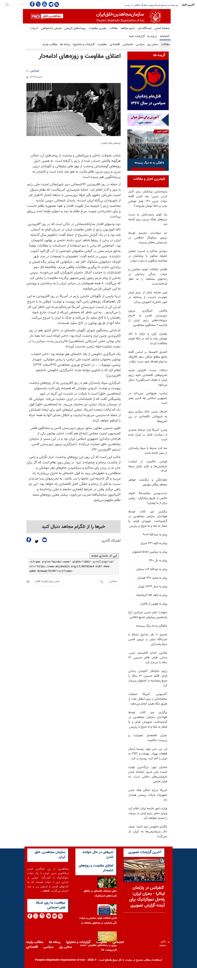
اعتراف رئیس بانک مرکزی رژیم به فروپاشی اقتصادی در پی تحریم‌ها (147, 416)
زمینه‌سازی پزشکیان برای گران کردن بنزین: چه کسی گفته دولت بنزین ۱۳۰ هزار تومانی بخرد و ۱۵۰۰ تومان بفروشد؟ (147, 199)
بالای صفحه (163, 942)
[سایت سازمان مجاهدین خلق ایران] (97, 16)
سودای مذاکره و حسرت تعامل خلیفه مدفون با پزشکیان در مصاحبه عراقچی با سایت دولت (137, 5)
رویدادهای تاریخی (75, 28)
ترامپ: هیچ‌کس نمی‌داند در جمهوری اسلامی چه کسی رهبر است (147, 398)
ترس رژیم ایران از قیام (48, 581)
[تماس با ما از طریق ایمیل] (54, 916)
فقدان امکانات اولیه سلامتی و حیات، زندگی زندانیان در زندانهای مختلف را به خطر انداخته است (147, 276)
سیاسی (140, 44)
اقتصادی (115, 44)
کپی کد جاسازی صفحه (104, 556)
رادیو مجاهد (127, 28)
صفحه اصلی (161, 28)
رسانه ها (65, 44)
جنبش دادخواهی (51, 28)
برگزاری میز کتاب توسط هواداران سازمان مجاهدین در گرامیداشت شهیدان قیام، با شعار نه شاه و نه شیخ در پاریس (147, 518)
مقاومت (102, 44)
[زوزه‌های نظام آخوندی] (73, 109)
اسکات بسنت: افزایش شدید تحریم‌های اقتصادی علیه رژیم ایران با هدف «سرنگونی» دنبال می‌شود (147, 377)
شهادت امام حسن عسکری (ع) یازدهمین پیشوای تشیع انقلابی (147, 615)
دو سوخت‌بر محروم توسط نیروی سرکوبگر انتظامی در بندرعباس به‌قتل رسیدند (147, 238)
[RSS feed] (56, 4)
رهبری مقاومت (97, 28)
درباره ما (152, 36)
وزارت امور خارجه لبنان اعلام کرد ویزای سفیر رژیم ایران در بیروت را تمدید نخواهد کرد (147, 813)
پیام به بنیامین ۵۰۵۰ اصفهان (149, 552)
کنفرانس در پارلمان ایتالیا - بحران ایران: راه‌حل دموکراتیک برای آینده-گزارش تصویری (147, 896)
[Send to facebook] (28, 539)
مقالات (113, 28)
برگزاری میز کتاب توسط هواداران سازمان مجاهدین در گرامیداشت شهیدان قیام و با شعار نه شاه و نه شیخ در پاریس (147, 719)
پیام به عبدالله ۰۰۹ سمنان (151, 569)
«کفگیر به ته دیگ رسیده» (151, 626)
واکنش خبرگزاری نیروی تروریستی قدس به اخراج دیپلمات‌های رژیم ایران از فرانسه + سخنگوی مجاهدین (147, 318)
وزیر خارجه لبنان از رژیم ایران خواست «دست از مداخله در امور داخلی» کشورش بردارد (147, 297)
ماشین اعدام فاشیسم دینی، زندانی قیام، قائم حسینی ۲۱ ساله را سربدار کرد (147, 658)
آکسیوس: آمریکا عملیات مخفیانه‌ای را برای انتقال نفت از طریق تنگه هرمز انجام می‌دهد (147, 699)
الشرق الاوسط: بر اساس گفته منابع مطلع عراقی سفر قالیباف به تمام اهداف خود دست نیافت (147, 357)
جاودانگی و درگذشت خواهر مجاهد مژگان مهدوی (147, 482)
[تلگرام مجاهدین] (50, 4)
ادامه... (45, 891)
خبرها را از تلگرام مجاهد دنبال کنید (73, 526)
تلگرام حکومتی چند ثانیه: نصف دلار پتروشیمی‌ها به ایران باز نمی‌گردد (147, 831)
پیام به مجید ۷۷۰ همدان (152, 578)
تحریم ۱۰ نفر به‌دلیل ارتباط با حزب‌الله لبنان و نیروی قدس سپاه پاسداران (147, 639)
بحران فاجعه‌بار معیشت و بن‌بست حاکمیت (147, 738)
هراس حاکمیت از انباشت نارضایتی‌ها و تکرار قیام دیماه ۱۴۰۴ (147, 466)
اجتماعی (128, 44)
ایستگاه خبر (145, 28)
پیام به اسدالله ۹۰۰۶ (155, 534)
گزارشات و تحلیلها (84, 44)
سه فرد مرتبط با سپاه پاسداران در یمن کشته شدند (147, 450)
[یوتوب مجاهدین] (44, 4)
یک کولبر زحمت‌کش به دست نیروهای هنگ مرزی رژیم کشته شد (147, 219)
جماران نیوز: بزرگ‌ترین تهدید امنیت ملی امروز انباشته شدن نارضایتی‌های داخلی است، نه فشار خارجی (147, 774)
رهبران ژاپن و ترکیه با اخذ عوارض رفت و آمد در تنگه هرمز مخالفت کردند (147, 339)
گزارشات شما (137, 36)
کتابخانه (164, 36)
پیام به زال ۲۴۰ (158, 560)
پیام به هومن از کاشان (153, 604)
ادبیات (34, 28)
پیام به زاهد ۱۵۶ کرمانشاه (151, 595)
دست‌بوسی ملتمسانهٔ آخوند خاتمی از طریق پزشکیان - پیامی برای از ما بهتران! (147, 498)
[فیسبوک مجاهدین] (32, 4)
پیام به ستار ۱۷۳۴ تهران (152, 586)
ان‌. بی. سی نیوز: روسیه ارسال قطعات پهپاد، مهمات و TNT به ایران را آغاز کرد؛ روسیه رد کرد (147, 754)
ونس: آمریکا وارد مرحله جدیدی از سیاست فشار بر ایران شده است (147, 435)
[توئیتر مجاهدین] (38, 4)
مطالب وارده (50, 44)
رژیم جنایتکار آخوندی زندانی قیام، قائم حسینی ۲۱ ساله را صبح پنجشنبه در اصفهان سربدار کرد (147, 678)
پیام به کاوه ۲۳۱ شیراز (153, 543)
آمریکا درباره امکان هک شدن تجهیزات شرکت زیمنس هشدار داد (147, 795)
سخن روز (152, 44)
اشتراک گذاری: (111, 540)
